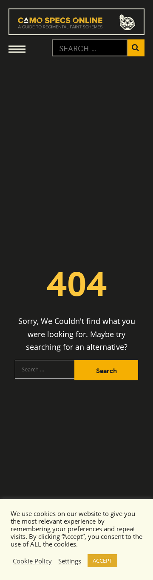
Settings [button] (69, 561)
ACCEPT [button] (102, 560)
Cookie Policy (32, 561)
